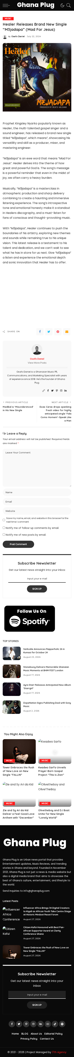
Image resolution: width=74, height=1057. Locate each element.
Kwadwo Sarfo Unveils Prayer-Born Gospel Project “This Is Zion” (52, 771)
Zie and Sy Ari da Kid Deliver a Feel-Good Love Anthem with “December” (18, 814)
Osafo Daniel (18, 36)
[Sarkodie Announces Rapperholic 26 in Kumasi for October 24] (12, 653)
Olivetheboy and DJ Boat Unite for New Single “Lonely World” (54, 814)
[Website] (43, 390)
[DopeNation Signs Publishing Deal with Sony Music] (12, 707)
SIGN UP (37, 588)
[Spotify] (62, 1024)
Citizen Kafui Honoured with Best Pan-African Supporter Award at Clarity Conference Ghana (43, 930)
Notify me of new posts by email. (26, 535)
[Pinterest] (57, 331)
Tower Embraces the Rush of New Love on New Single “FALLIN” (18, 771)
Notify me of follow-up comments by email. (32, 528)
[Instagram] (61, 390)
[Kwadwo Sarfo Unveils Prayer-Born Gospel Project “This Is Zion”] (54, 751)
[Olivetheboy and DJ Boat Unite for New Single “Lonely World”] (54, 794)
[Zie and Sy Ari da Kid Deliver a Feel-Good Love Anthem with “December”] (19, 794)
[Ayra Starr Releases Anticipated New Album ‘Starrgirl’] (12, 689)
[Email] (66, 331)
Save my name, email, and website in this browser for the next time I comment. (37, 520)
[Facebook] (39, 331)
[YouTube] (48, 1024)
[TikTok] (55, 1024)
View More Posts (37, 362)
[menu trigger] (7, 5)
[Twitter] (48, 331)
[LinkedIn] (65, 390)
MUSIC (8, 18)
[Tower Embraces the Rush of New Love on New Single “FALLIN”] (19, 751)
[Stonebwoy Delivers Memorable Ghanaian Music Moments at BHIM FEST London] (12, 671)
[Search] (67, 5)
